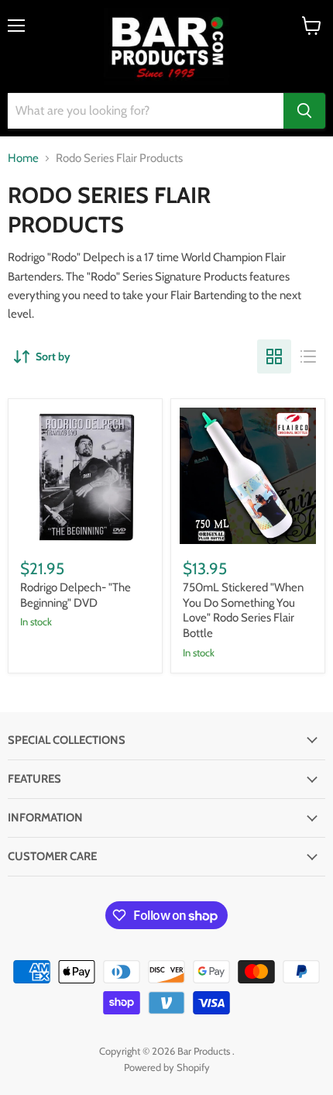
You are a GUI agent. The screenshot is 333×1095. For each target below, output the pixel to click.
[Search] (304, 111)
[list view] (308, 356)
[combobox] (145, 111)
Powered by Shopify (167, 1067)
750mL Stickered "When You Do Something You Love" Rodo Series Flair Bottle (243, 610)
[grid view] (274, 356)
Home (23, 158)
